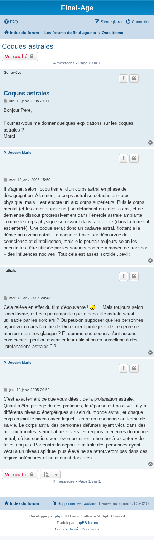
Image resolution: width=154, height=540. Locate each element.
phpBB (60, 516)
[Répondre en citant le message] (134, 78)
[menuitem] (11, 22)
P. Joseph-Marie (18, 152)
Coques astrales (27, 46)
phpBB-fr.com (87, 523)
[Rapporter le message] (123, 78)
